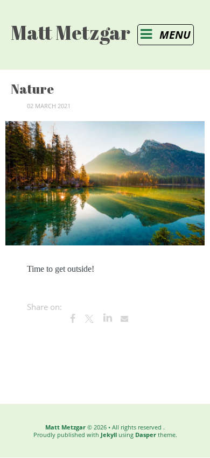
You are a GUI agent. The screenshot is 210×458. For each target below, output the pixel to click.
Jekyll (109, 435)
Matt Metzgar (65, 427)
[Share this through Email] (124, 318)
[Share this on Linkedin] (107, 318)
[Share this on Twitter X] (90, 318)
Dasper (145, 435)
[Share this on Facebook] (72, 318)
